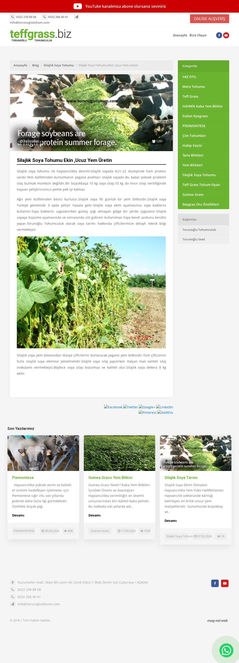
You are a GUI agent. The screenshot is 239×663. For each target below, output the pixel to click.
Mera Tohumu (194, 86)
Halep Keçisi (192, 145)
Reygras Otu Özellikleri (201, 204)
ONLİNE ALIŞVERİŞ (209, 18)
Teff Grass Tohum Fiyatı (201, 184)
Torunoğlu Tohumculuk (199, 230)
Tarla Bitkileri (193, 155)
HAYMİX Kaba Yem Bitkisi (202, 106)
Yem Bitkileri (193, 165)
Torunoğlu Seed (194, 239)
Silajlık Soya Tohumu (59, 65)
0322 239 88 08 (25, 17)
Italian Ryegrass (195, 116)
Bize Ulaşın (198, 35)
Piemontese (23, 477)
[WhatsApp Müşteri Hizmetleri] (226, 650)
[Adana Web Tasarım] (217, 621)
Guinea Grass (193, 194)
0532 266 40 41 (57, 17)
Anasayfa (180, 35)
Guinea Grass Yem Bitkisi (110, 477)
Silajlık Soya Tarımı (181, 477)
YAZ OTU (189, 77)
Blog (35, 65)
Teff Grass (190, 96)
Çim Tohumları (194, 135)
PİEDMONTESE (194, 126)
